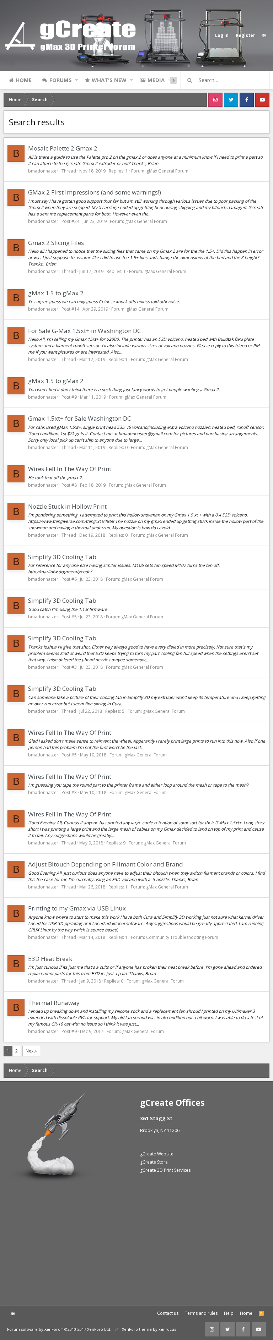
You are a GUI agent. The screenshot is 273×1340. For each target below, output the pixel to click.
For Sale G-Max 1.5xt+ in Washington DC (84, 331)
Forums (60, 79)
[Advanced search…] (190, 80)
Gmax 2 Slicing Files (56, 243)
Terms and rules (201, 1313)
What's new (109, 79)
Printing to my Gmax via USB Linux (77, 908)
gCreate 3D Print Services (165, 1170)
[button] (76, 80)
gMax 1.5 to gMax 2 (56, 293)
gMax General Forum (167, 171)
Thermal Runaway (54, 1003)
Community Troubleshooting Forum (182, 937)
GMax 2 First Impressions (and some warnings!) (94, 192)
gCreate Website (156, 1154)
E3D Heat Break (50, 959)
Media (156, 79)
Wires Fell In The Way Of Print (69, 469)
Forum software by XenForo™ (59, 1329)
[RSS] (261, 1313)
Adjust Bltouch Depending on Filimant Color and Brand (105, 864)
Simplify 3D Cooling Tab (62, 557)
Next (30, 1051)
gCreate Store (154, 1162)
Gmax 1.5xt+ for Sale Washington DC (79, 418)
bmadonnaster (43, 171)
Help (229, 1313)
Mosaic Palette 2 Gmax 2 (62, 148)
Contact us (167, 1313)
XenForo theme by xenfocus (149, 1329)
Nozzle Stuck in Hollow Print (67, 506)
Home (24, 79)
